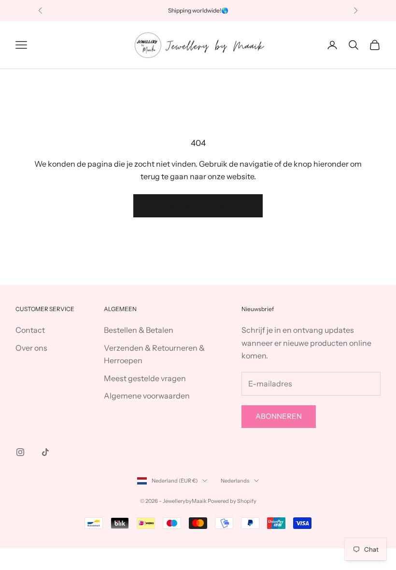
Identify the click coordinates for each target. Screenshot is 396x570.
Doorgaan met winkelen (198, 205)
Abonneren (278, 416)
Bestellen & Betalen (138, 330)
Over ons (31, 348)
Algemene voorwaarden (147, 395)
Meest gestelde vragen (145, 378)
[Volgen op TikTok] (45, 452)
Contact (30, 330)
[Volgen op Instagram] (20, 452)
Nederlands (235, 480)
